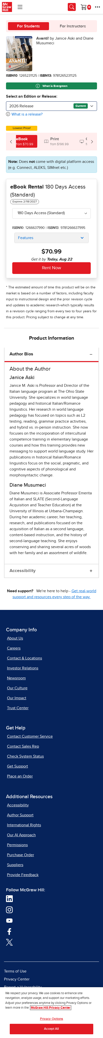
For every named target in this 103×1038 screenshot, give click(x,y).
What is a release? (27, 114)
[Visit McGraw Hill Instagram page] (9, 909)
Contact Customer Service (30, 736)
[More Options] (97, 6)
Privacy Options (51, 1019)
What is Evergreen (55, 86)
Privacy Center (17, 979)
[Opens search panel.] (72, 7)
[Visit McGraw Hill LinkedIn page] (9, 898)
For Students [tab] (28, 26)
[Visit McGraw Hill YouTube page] (9, 920)
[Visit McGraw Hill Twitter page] (9, 942)
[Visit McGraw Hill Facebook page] (9, 931)
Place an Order (20, 776)
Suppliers (15, 865)
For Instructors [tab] (73, 26)
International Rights (24, 825)
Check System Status (25, 756)
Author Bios (21, 354)
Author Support (20, 815)
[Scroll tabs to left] (11, 141)
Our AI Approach (21, 835)
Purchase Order (20, 855)
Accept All (51, 1029)
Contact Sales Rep (23, 746)
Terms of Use (15, 971)
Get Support (17, 766)
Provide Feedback (22, 875)
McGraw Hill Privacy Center (50, 1007)
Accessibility (23, 571)
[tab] (21, 141)
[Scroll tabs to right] (92, 141)
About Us (15, 638)
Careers (13, 648)
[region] (51, 1012)
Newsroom (16, 678)
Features (25, 238)
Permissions (17, 845)
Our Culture (17, 688)
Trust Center (17, 708)
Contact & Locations (24, 658)
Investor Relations (22, 668)
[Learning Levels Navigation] (20, 7)
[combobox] (51, 106)
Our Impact (16, 698)
